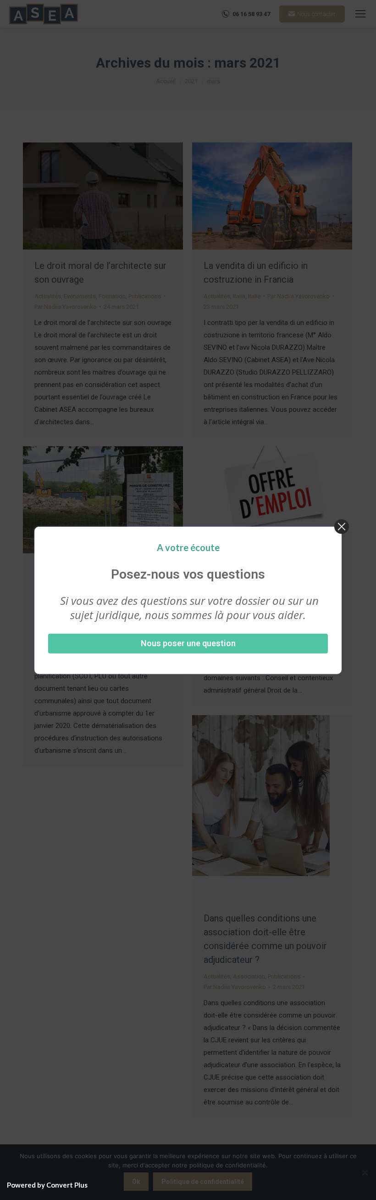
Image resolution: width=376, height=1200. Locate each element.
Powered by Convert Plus (47, 1185)
